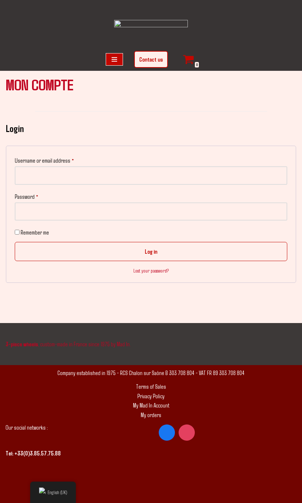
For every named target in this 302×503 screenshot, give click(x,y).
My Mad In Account (151, 405)
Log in (151, 251)
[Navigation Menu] (114, 59)
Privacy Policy (151, 395)
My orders (151, 414)
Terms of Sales (151, 386)
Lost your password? (151, 270)
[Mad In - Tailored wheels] (151, 31)
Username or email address (44, 160)
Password (26, 196)
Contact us (151, 59)
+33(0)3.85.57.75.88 (37, 453)
